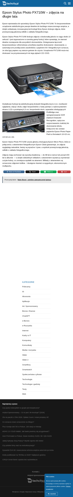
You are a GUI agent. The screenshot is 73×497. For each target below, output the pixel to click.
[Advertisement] (30, 200)
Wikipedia (40, 492)
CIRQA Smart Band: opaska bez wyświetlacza (19, 460)
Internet (25, 331)
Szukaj (65, 3)
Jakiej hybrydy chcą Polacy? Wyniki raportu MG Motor (22, 441)
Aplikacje (26, 301)
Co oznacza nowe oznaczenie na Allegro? (18, 422)
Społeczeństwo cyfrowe (32, 374)
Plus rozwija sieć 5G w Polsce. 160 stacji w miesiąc (21, 427)
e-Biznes (25, 321)
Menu (69, 3)
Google (22, 492)
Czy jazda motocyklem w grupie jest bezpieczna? (21, 408)
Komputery (26, 340)
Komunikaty (27, 345)
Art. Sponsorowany (30, 306)
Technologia (27, 379)
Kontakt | (35, 472)
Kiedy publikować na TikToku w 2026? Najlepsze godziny (24, 455)
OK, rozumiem (52, 494)
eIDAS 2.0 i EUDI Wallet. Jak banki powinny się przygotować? (25, 431)
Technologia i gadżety (31, 384)
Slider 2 (25, 360)
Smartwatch (27, 370)
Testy (24, 389)
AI (23, 292)
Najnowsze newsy (30, 492)
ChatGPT (26, 316)
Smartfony (26, 365)
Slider (24, 355)
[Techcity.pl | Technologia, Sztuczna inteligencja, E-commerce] (10, 3)
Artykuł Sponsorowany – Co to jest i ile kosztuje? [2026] (23, 412)
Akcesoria (26, 296)
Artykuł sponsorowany (36, 475)
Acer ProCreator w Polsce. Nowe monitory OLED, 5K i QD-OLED (27, 436)
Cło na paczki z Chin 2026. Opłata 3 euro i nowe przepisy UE (25, 417)
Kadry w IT (26, 335)
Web (24, 394)
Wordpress (15, 492)
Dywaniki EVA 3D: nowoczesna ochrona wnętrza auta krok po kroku (28, 450)
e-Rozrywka (27, 326)
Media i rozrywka (29, 350)
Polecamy (26, 287)
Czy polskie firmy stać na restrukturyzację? (18, 445)
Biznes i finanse (28, 311)
